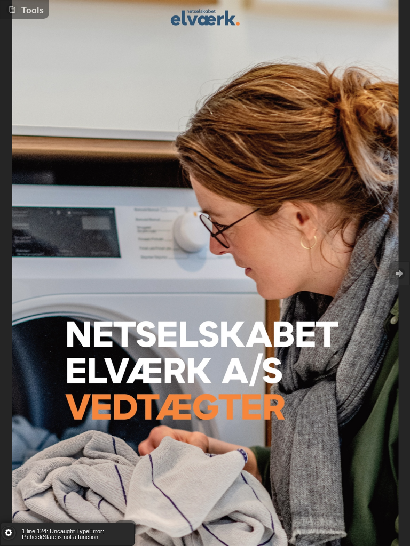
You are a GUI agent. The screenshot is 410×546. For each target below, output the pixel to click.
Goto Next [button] (399, 273)
